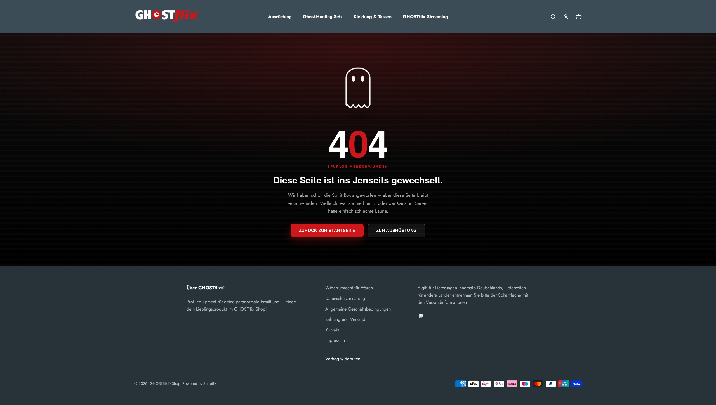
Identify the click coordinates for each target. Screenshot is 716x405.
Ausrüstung (280, 16)
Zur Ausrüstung (396, 230)
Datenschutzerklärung (345, 298)
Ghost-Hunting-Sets (322, 16)
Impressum (335, 340)
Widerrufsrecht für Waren (349, 288)
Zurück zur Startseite (327, 230)
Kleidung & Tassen (373, 16)
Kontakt (332, 330)
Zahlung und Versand (345, 319)
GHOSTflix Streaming (425, 16)
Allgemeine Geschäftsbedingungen (358, 309)
